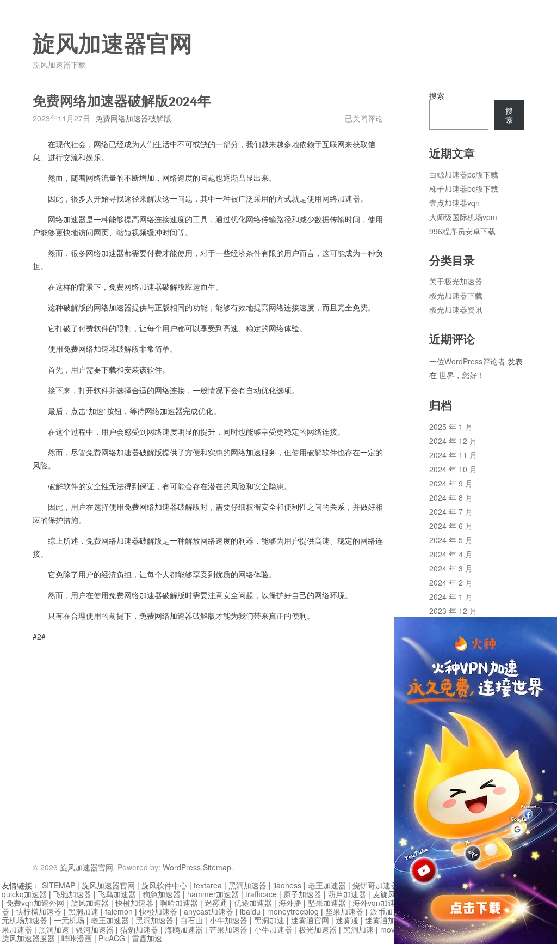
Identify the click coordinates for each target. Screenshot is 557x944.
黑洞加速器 (247, 885)
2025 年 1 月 (451, 426)
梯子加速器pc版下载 (463, 188)
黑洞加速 (83, 911)
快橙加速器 (134, 902)
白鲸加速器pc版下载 (463, 174)
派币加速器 (389, 911)
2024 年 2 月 (451, 582)
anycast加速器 (208, 911)
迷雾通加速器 (388, 920)
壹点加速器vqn (454, 202)
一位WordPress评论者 (467, 361)
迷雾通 (216, 902)
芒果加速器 (228, 929)
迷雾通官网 (310, 920)
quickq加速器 (24, 893)
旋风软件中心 (164, 885)
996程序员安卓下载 (462, 231)
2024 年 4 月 (451, 554)
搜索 (436, 95)
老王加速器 (327, 885)
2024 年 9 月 (451, 483)
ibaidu (250, 911)
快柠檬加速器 (38, 911)
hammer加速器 (213, 893)
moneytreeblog (293, 911)
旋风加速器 (90, 902)
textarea (208, 885)
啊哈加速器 (179, 902)
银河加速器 (95, 929)
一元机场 (69, 920)
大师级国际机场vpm (463, 216)
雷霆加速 (147, 938)
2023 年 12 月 (453, 610)
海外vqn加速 (373, 902)
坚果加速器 (327, 902)
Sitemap (217, 867)
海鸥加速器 (184, 929)
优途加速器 (253, 902)
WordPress (182, 867)
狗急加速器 (162, 893)
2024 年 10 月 (453, 469)
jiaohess (287, 885)
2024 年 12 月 (453, 440)
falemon (119, 911)
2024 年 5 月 (451, 539)
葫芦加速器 (347, 893)
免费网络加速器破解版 (133, 118)
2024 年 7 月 (451, 511)
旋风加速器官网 (113, 44)
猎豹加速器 (139, 929)
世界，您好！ (462, 374)
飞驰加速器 (72, 893)
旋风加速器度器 (28, 938)
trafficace (261, 893)
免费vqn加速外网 (35, 902)
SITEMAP (58, 885)
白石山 (191, 920)
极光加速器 (318, 929)
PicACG (111, 938)
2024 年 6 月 (451, 525)
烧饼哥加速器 (375, 885)
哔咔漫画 (76, 938)
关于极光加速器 (455, 281)
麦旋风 (384, 893)
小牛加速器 (228, 920)
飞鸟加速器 (117, 893)
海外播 (289, 902)
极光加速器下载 (455, 295)
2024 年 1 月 (451, 596)
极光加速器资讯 (455, 309)
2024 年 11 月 (453, 454)
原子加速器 (302, 893)
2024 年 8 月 (451, 497)
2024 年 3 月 (451, 568)
